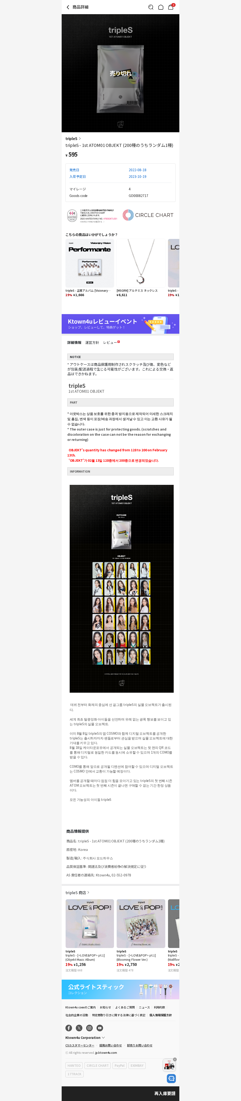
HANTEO (74, 1065)
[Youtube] (99, 1028)
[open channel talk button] (171, 1078)
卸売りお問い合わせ (140, 1045)
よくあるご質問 (125, 1007)
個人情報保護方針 (160, 1015)
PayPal (119, 1065)
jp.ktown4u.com (106, 1052)
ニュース (144, 1007)
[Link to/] (160, 7)
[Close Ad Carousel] (175, 1059)
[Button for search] (150, 7)
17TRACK (74, 1074)
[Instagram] (89, 1028)
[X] (79, 1028)
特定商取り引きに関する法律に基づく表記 (118, 1015)
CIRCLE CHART (97, 1065)
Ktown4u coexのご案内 (80, 1007)
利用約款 (159, 1007)
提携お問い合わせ (110, 1045)
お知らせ (105, 1007)
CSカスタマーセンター (79, 1045)
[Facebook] (68, 1028)
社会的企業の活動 (76, 1015)
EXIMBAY (137, 1065)
